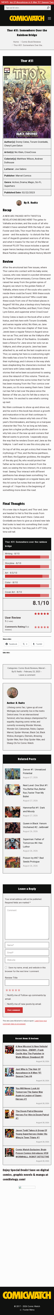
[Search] (48, 7)
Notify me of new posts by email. (24, 1004)
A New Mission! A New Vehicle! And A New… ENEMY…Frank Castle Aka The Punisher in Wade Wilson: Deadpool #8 (32, 1051)
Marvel (42, 668)
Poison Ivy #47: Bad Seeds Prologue (33, 859)
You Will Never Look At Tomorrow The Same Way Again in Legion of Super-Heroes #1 (29, 1093)
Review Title (11, 977)
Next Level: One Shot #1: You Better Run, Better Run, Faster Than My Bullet (35, 791)
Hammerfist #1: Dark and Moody (34, 809)
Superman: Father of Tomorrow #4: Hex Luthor (33, 843)
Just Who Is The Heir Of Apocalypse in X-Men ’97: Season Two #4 (29, 1073)
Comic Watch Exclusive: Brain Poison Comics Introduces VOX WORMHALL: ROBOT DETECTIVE (32, 1153)
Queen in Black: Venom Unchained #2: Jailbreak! (35, 825)
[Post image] (12, 773)
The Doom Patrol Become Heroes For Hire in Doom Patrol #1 (32, 1115)
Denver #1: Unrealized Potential (34, 771)
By (17, 671)
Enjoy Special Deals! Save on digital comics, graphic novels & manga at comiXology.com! (26, 1174)
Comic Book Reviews (28, 668)
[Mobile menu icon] (49, 18)
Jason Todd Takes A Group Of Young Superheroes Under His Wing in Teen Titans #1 (31, 1134)
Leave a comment (27, 675)
